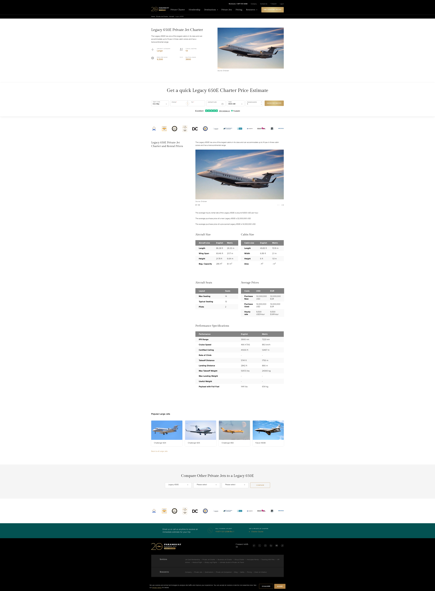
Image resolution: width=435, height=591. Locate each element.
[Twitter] (259, 545)
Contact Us (263, 4)
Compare (260, 485)
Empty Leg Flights (211, 562)
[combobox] (178, 104)
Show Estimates (274, 103)
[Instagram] (265, 545)
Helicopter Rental (253, 560)
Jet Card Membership (192, 560)
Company (254, 4)
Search (274, 4)
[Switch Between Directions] (187, 103)
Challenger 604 (160, 443)
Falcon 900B (260, 443)
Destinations (210, 9)
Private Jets (226, 9)
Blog (236, 572)
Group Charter (239, 560)
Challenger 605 (194, 443)
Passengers (252, 102)
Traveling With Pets (267, 560)
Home (153, 16)
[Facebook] (254, 545)
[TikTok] (282, 545)
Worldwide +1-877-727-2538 (238, 4)
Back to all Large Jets (159, 451)
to (192, 102)
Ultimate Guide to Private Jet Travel (232, 562)
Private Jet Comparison (224, 572)
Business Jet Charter (225, 560)
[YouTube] (276, 545)
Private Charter (177, 9)
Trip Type (156, 102)
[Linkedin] (270, 545)
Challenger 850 (228, 443)
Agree (280, 586)
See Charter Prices (273, 10)
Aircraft (171, 16)
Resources (250, 9)
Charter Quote (257, 531)
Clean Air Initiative (260, 572)
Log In (282, 4)
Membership (194, 9)
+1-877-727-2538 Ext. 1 (224, 531)
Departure (212, 102)
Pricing (239, 9)
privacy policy (157, 588)
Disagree (266, 586)
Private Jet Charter (162, 16)
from (174, 102)
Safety (242, 572)
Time (230, 102)
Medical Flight (197, 562)
